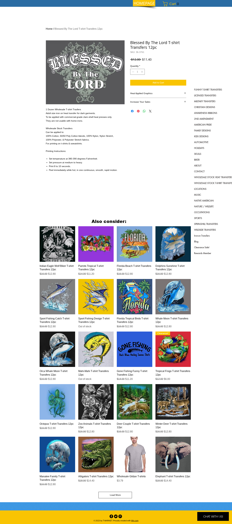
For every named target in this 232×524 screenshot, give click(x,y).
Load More (115, 495)
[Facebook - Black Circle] (111, 516)
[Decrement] (133, 72)
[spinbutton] (137, 72)
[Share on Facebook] (132, 111)
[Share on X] (150, 111)
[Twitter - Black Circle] (116, 516)
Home (49, 28)
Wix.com (134, 521)
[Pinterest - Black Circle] (120, 516)
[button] (172, 3)
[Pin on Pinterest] (138, 111)
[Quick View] (57, 244)
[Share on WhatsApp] (144, 111)
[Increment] (142, 72)
